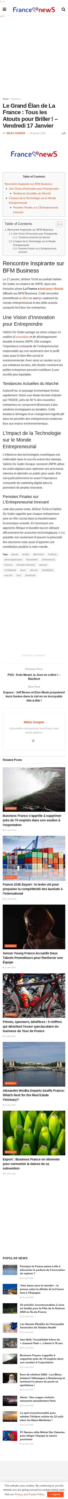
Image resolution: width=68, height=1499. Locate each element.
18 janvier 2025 (38, 133)
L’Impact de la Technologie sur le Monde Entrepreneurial (34, 243)
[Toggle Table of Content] (57, 224)
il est (62, 532)
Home (6, 99)
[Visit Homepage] (34, 9)
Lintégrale (10, 570)
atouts (14, 554)
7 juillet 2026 (10, 967)
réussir (34, 570)
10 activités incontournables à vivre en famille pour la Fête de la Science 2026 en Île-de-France (42, 1308)
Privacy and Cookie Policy (29, 1494)
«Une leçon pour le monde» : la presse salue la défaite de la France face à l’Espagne (42, 1289)
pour (23, 570)
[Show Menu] (4, 9)
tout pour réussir (51, 288)
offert (25, 298)
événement (48, 559)
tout (19, 575)
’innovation (22, 336)
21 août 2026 (10, 899)
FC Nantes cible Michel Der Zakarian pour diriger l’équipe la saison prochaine (42, 1436)
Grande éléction (26, 565)
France (9, 565)
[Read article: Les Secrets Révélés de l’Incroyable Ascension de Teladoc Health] (10, 1327)
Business (16, 99)
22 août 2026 (10, 830)
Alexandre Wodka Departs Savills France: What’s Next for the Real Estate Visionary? (34, 1095)
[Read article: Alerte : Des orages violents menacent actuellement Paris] (10, 1401)
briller (25, 554)
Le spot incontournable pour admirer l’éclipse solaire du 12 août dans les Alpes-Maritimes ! (41, 1416)
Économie (32, 559)
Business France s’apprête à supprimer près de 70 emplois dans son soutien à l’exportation (32, 820)
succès (9, 575)
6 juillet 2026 (10, 1036)
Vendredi (30, 575)
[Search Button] (63, 9)
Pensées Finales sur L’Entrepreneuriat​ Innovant (37, 250)
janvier (43, 565)
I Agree (55, 1494)
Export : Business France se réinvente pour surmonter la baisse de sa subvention (31, 1164)
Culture (52, 554)
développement (13, 559)
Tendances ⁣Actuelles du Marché (32, 193)
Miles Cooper (16, 133)
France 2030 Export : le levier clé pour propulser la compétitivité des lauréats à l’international (32, 889)
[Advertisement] (34, 56)
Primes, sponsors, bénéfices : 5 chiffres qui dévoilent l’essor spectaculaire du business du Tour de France (32, 1026)
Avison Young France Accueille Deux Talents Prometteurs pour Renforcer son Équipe (33, 957)
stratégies (47, 570)
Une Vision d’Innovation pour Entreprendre (34, 188)
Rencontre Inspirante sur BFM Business (28, 183)
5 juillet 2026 (10, 1105)
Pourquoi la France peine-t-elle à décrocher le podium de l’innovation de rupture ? (42, 1270)
